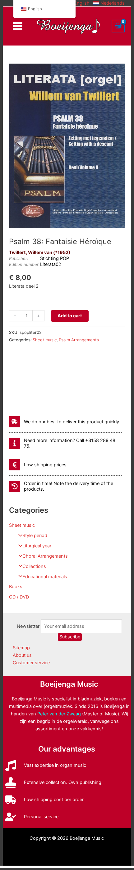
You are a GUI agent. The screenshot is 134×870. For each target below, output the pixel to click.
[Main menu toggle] (17, 26)
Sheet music (22, 525)
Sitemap (21, 648)
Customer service (31, 663)
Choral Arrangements (45, 556)
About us (22, 655)
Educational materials (44, 576)
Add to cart (70, 316)
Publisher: (18, 258)
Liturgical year (36, 546)
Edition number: (24, 264)
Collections (34, 566)
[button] (78, 3)
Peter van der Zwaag (59, 714)
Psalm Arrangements (79, 339)
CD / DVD (19, 597)
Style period (34, 535)
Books (15, 586)
